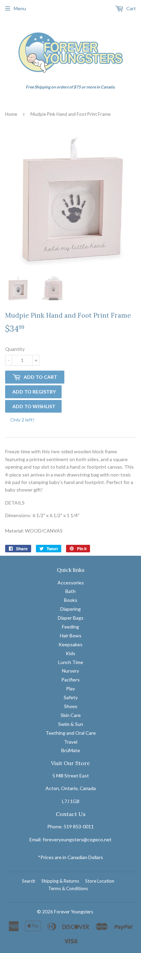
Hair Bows (70, 635)
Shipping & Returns (60, 881)
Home (11, 114)
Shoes (70, 706)
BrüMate (70, 750)
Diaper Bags (71, 618)
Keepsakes (70, 644)
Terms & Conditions (68, 888)
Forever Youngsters (73, 911)
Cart (130, 8)
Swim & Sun (70, 724)
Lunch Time (70, 662)
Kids (70, 653)
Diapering (70, 609)
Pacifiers (70, 679)
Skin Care (71, 715)
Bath (70, 591)
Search (28, 881)
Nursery (70, 671)
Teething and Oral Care (71, 733)
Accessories (70, 582)
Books (70, 600)
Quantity (15, 349)
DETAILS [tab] (15, 503)
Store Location (99, 881)
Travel (70, 742)
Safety (71, 697)
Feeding (70, 627)
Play (70, 688)
